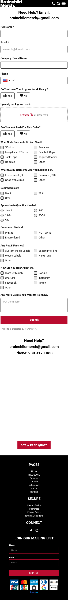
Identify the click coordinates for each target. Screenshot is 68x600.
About (34, 488)
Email (11, 557)
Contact (34, 492)
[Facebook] (31, 530)
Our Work (34, 481)
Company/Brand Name (14, 58)
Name (11, 545)
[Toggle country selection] (7, 80)
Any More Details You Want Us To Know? (24, 294)
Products (34, 478)
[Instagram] (36, 530)
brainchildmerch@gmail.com (34, 18)
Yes (9, 95)
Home (34, 471)
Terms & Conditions (34, 516)
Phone (4, 73)
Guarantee (34, 509)
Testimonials (34, 485)
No (25, 95)
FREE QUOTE (34, 475)
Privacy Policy (34, 512)
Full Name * (7, 26)
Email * (5, 42)
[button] (58, 3)
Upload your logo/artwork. (16, 104)
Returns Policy (34, 505)
